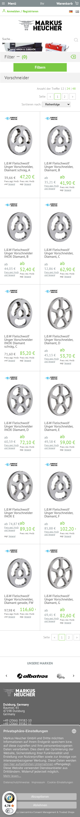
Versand (11, 184)
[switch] (9, 811)
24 (68, 89)
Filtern (40, 67)
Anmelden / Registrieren (22, 11)
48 (74, 89)
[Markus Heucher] (40, 29)
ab (50, 180)
